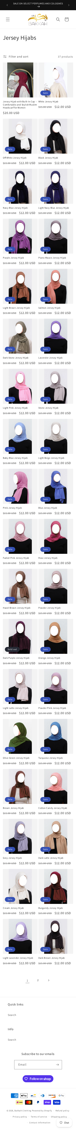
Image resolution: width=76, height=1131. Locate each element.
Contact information (39, 1122)
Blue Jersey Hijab (47, 507)
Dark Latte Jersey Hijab (51, 857)
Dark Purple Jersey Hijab (16, 657)
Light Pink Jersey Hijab (15, 407)
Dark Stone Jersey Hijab (16, 357)
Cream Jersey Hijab (13, 907)
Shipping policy (59, 1116)
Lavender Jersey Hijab (50, 357)
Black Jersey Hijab (48, 157)
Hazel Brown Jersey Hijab (16, 607)
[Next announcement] (69, 5)
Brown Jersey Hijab (13, 807)
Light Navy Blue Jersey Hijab (53, 207)
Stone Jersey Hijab (48, 407)
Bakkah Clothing (22, 1110)
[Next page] (48, 980)
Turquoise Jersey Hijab (50, 757)
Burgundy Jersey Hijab (50, 907)
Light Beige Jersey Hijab (51, 457)
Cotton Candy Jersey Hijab (52, 807)
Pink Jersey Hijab (12, 507)
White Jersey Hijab (48, 101)
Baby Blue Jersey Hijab (15, 457)
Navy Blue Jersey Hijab (15, 207)
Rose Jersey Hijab (47, 557)
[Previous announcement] (7, 5)
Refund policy (62, 1110)
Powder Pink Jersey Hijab (52, 707)
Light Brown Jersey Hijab (16, 307)
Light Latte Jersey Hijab (15, 707)
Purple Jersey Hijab (13, 257)
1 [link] (27, 980)
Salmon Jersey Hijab (49, 307)
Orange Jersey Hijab (49, 657)
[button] (8, 19)
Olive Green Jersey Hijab (16, 757)
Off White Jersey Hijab (15, 157)
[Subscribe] (57, 1064)
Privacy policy (20, 1116)
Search (12, 1015)
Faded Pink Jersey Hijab (16, 557)
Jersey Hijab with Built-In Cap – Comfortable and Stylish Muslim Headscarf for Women (20, 104)
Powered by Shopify (42, 1110)
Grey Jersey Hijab (12, 857)
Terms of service (39, 1116)
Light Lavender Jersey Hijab (18, 957)
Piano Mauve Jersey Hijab (52, 257)
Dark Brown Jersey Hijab (51, 957)
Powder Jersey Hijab (49, 607)
